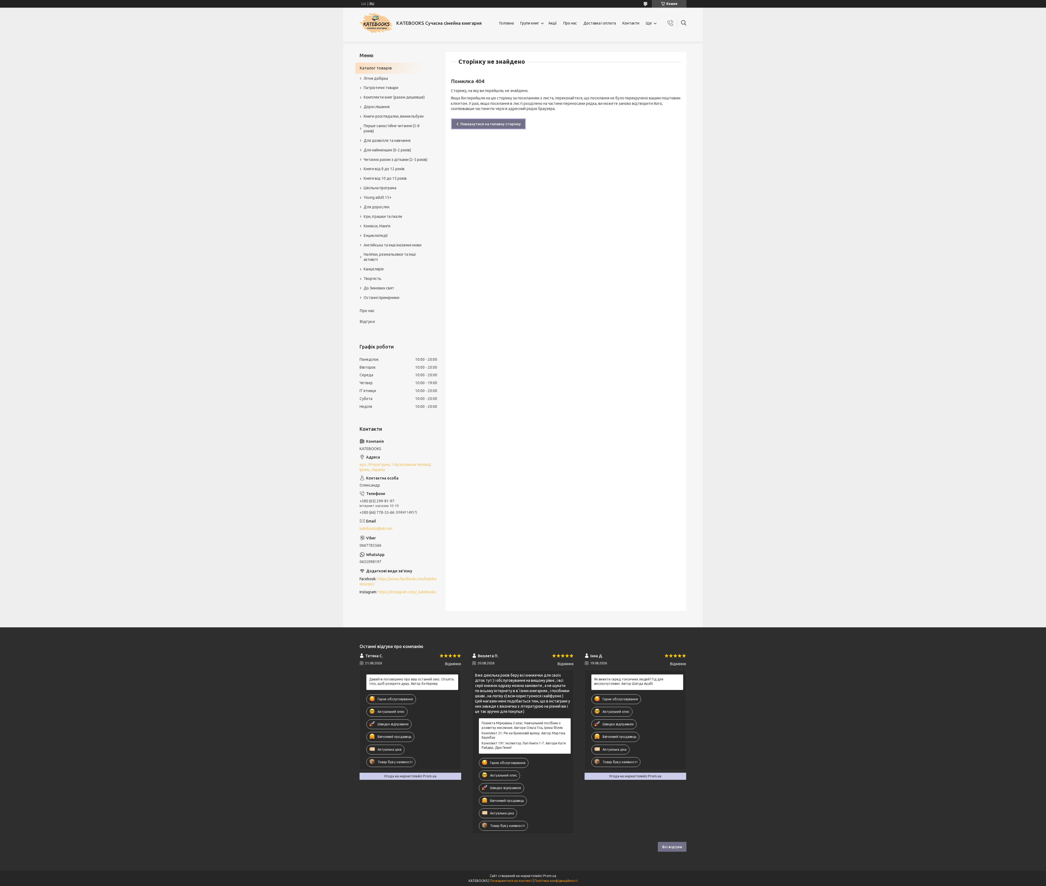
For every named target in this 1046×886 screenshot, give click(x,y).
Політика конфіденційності (556, 880)
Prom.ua (549, 876)
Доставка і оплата (599, 23)
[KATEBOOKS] (376, 23)
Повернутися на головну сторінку (490, 124)
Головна (506, 23)
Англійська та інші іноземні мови (392, 245)
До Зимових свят (379, 288)
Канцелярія (374, 269)
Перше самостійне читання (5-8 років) (391, 128)
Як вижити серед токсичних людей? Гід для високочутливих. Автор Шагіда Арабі (628, 681)
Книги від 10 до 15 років (385, 178)
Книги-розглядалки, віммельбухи (394, 116)
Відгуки (367, 321)
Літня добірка (376, 78)
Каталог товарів (376, 68)
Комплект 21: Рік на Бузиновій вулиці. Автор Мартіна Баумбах (523, 735)
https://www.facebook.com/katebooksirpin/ (398, 581)
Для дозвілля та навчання (387, 140)
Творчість (372, 278)
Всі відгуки (672, 847)
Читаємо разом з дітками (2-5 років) (395, 159)
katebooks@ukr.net (376, 528)
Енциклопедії (376, 235)
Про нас (570, 23)
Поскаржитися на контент (511, 880)
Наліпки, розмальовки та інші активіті (390, 257)
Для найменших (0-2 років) (387, 150)
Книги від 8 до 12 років (384, 169)
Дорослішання (377, 107)
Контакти (630, 23)
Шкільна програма (380, 188)
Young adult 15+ (377, 197)
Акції (552, 23)
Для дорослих (377, 207)
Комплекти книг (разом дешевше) (394, 97)
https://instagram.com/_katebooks (407, 592)
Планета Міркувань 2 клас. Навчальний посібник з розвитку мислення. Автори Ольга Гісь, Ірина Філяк (522, 725)
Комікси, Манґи (377, 226)
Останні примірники (381, 297)
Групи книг (529, 23)
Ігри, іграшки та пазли (383, 216)
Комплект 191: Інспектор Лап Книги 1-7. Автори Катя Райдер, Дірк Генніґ (524, 745)
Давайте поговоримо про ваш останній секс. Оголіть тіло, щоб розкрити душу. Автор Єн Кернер (411, 681)
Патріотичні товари (381, 87)
